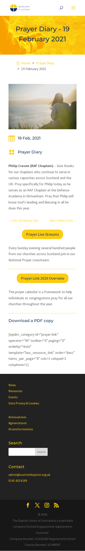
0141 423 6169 (17, 481)
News (12, 385)
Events (13, 397)
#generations (17, 423)
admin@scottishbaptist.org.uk (29, 475)
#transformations (20, 429)
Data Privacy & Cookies (23, 403)
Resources (15, 391)
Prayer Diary (30, 152)
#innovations (17, 417)
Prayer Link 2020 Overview (42, 278)
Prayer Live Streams (42, 234)
